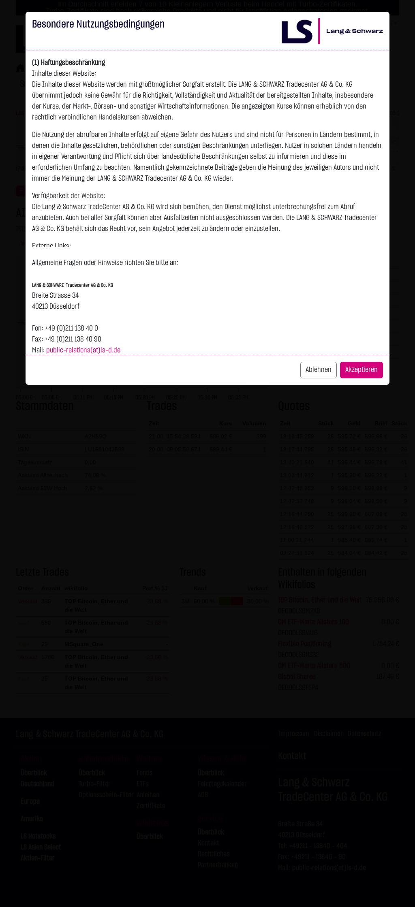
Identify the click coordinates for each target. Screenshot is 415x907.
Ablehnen (319, 369)
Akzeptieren (361, 369)
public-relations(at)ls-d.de (83, 350)
